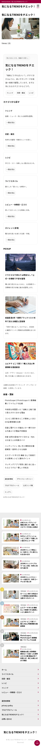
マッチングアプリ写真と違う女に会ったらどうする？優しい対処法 (20, 466)
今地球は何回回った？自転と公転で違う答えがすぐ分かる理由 (20, 411)
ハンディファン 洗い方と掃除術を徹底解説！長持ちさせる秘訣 (19, 447)
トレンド (10, 93)
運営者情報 (9, 479)
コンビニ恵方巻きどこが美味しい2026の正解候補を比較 (20, 420)
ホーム (4, 669)
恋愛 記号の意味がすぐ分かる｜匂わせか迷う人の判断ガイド (20, 438)
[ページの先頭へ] (37, 743)
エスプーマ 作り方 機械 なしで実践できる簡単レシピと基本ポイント (20, 457)
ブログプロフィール (12, 485)
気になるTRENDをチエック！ (18, 6)
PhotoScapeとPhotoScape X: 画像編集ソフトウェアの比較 (20, 402)
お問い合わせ (7, 719)
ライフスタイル (7, 674)
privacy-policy (7, 705)
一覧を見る (11, 123)
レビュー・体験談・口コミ (12, 692)
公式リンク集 (28, 485)
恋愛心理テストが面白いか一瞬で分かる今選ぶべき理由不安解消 (20, 429)
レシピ (31, 93)
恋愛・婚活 (21, 93)
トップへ (8, 492)
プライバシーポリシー (25, 479)
